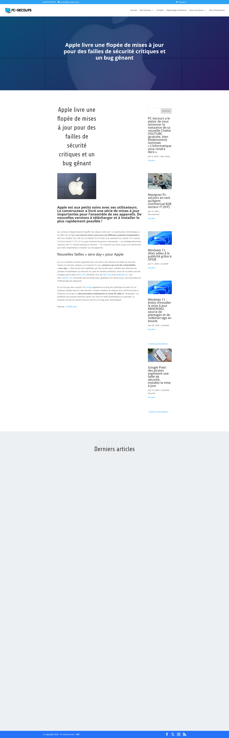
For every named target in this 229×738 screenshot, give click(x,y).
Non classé (165, 156)
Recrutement (153, 214)
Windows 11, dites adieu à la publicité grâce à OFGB (159, 254)
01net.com (71, 306)
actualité (164, 263)
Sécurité (151, 393)
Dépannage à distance (176, 10)
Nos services (145, 10)
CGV (78, 734)
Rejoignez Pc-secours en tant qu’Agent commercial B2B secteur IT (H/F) (159, 200)
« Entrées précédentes (158, 344)
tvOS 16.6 (107, 274)
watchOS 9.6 (121, 274)
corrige (89, 287)
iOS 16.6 (81, 274)
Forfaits (160, 10)
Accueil (134, 10)
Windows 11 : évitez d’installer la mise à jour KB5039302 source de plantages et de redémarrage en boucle (159, 310)
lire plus (151, 160)
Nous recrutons (196, 10)
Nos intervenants (217, 10)
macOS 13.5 (67, 278)
